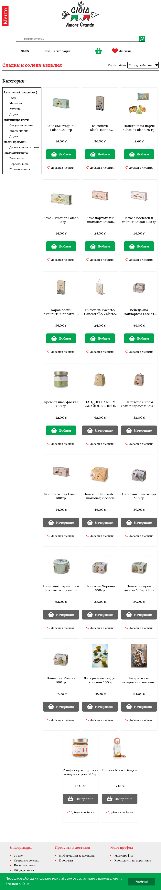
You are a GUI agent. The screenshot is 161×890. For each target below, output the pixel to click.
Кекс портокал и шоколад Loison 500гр (100, 220)
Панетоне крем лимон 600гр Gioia (139, 588)
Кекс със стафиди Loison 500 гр (61, 128)
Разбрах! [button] (141, 881)
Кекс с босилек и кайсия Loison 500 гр (139, 220)
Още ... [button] (27, 883)
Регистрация (61, 51)
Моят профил (123, 855)
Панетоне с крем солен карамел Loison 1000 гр (139, 404)
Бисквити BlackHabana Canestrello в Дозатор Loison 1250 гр (100, 128)
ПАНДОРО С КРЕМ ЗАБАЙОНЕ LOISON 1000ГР (100, 404)
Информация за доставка (77, 855)
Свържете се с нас (26, 860)
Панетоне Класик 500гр (61, 680)
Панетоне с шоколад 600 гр (139, 496)
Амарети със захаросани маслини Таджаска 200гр (139, 680)
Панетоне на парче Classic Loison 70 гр (139, 128)
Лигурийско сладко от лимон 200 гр (99, 680)
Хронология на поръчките (132, 860)
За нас (18, 855)
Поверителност (25, 865)
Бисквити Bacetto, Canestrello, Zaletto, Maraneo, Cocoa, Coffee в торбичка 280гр (100, 312)
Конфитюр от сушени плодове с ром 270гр (80, 772)
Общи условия (24, 870)
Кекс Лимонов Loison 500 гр (61, 220)
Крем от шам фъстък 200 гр (61, 404)
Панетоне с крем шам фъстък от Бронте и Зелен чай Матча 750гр (61, 588)
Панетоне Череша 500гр (100, 588)
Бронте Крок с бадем (119, 770)
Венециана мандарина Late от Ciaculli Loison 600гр (139, 312)
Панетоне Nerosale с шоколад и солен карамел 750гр (99, 496)
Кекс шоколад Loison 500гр (61, 496)
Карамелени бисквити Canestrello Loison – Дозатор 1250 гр (61, 312)
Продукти (66, 860)
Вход (47, 51)
